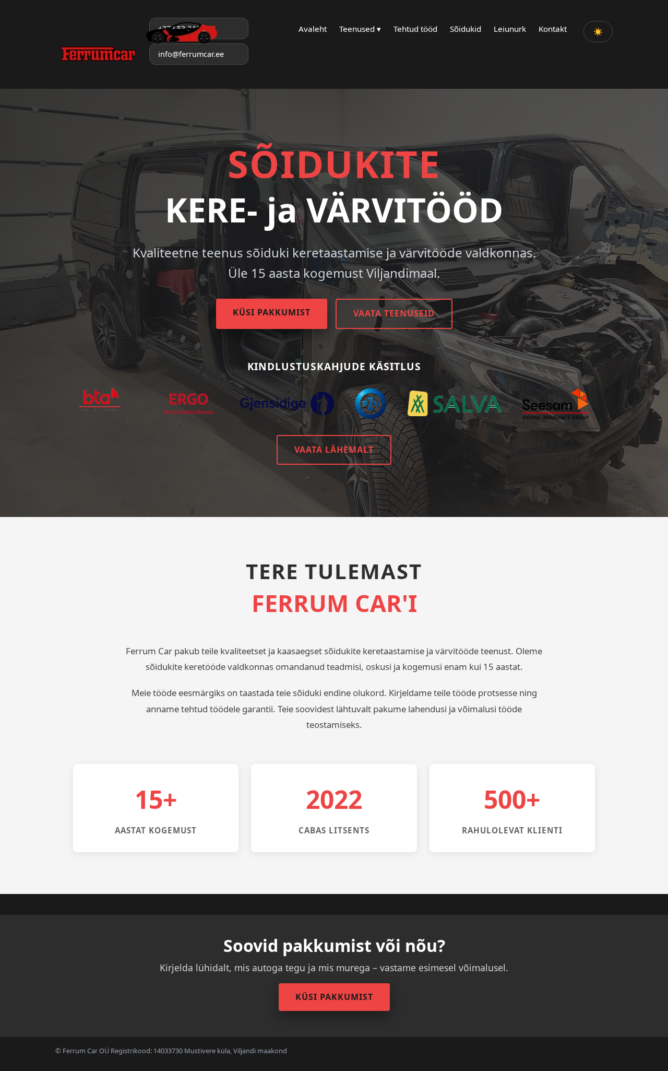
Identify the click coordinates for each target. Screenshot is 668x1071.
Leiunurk (510, 28)
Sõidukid (465, 28)
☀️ (598, 32)
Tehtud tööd (415, 28)
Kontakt (553, 28)
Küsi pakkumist (272, 312)
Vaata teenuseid (394, 313)
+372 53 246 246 (186, 28)
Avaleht (313, 28)
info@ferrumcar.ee (191, 54)
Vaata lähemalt (334, 449)
